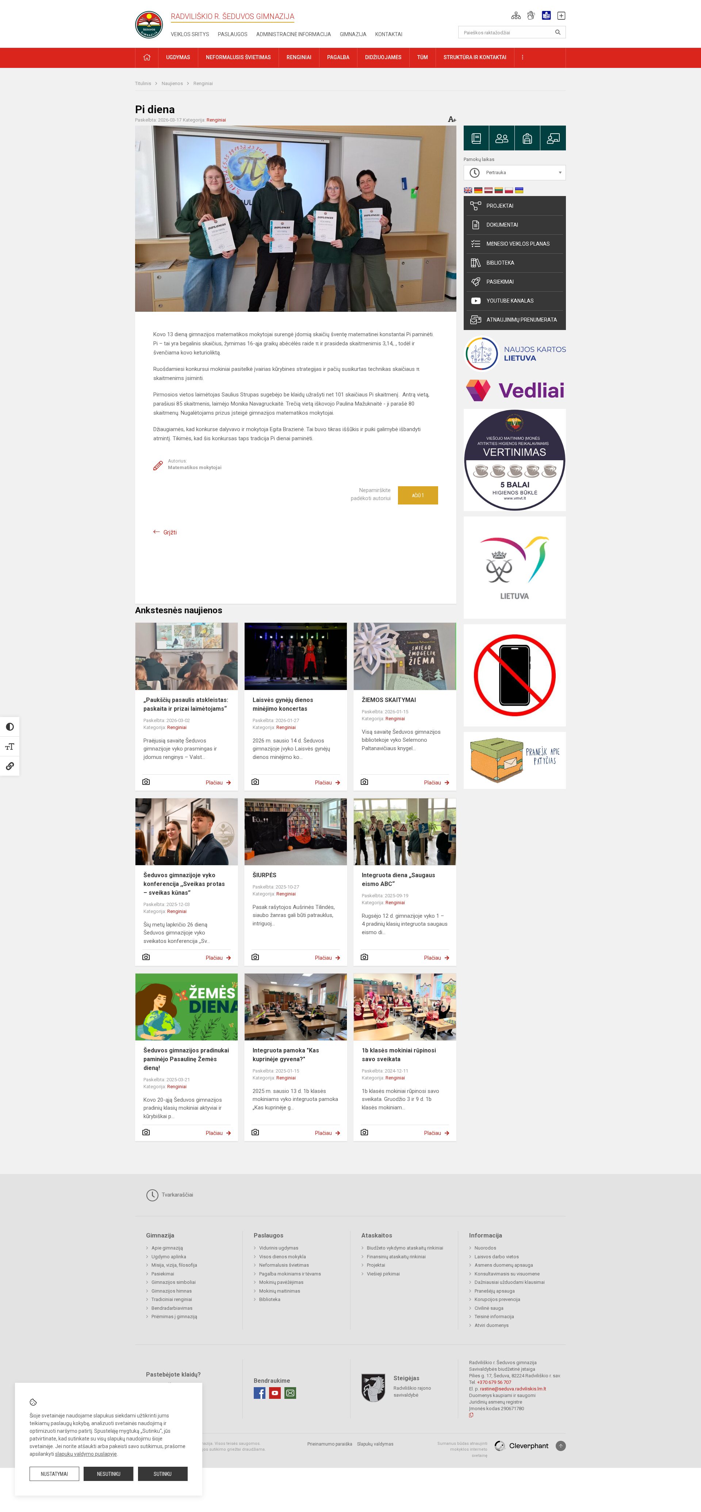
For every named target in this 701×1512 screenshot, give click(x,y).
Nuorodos (485, 1248)
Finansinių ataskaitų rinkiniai (396, 1256)
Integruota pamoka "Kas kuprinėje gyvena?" (286, 1055)
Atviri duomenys (492, 1325)
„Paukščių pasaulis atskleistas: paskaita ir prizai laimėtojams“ (185, 704)
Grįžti (170, 532)
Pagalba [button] (338, 57)
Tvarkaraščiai (176, 1194)
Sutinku (163, 1474)
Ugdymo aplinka (169, 1256)
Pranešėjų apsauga (495, 1291)
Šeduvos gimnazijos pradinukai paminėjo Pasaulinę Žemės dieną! (186, 1059)
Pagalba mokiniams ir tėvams (290, 1274)
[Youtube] (275, 1393)
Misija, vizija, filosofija (174, 1265)
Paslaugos (233, 34)
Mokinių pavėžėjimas (281, 1282)
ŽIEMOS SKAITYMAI (389, 699)
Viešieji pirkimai (383, 1274)
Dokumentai (502, 225)
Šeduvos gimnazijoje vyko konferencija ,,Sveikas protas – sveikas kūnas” (184, 884)
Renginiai (203, 83)
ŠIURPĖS (264, 875)
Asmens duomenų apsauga (504, 1265)
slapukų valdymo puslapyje (86, 1454)
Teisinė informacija (494, 1316)
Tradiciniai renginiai (172, 1299)
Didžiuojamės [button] (383, 57)
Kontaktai (388, 34)
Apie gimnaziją (167, 1248)
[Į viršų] (561, 1446)
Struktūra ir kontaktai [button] (475, 57)
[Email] (290, 1393)
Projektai (500, 206)
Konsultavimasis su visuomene (507, 1274)
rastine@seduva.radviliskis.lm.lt (513, 1389)
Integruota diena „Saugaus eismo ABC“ (398, 879)
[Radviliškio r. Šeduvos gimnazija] (151, 22)
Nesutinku (108, 1474)
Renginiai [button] (299, 57)
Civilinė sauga (489, 1308)
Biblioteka (500, 263)
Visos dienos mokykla (282, 1256)
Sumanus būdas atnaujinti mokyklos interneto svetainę (462, 1449)
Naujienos (173, 83)
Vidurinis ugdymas (278, 1248)
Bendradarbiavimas (172, 1308)
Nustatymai (54, 1474)
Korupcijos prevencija (497, 1299)
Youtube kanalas (510, 301)
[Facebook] (259, 1393)
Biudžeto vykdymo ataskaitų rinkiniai (405, 1248)
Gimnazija (353, 34)
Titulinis (143, 83)
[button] (516, 15)
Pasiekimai (500, 282)
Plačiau (214, 783)
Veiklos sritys (190, 34)
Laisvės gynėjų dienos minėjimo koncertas (283, 704)
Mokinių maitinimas (279, 1291)
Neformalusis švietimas (284, 1265)
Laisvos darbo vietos (497, 1256)
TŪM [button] (422, 57)
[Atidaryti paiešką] (557, 32)
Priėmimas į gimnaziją (174, 1316)
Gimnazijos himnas (172, 1291)
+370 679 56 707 (494, 1382)
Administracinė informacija (293, 34)
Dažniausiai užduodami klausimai (510, 1282)
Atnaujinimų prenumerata (522, 320)
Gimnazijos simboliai (174, 1282)
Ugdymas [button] (178, 57)
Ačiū (418, 495)
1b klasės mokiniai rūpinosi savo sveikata (399, 1055)
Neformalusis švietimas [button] (238, 57)
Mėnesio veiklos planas (518, 244)
